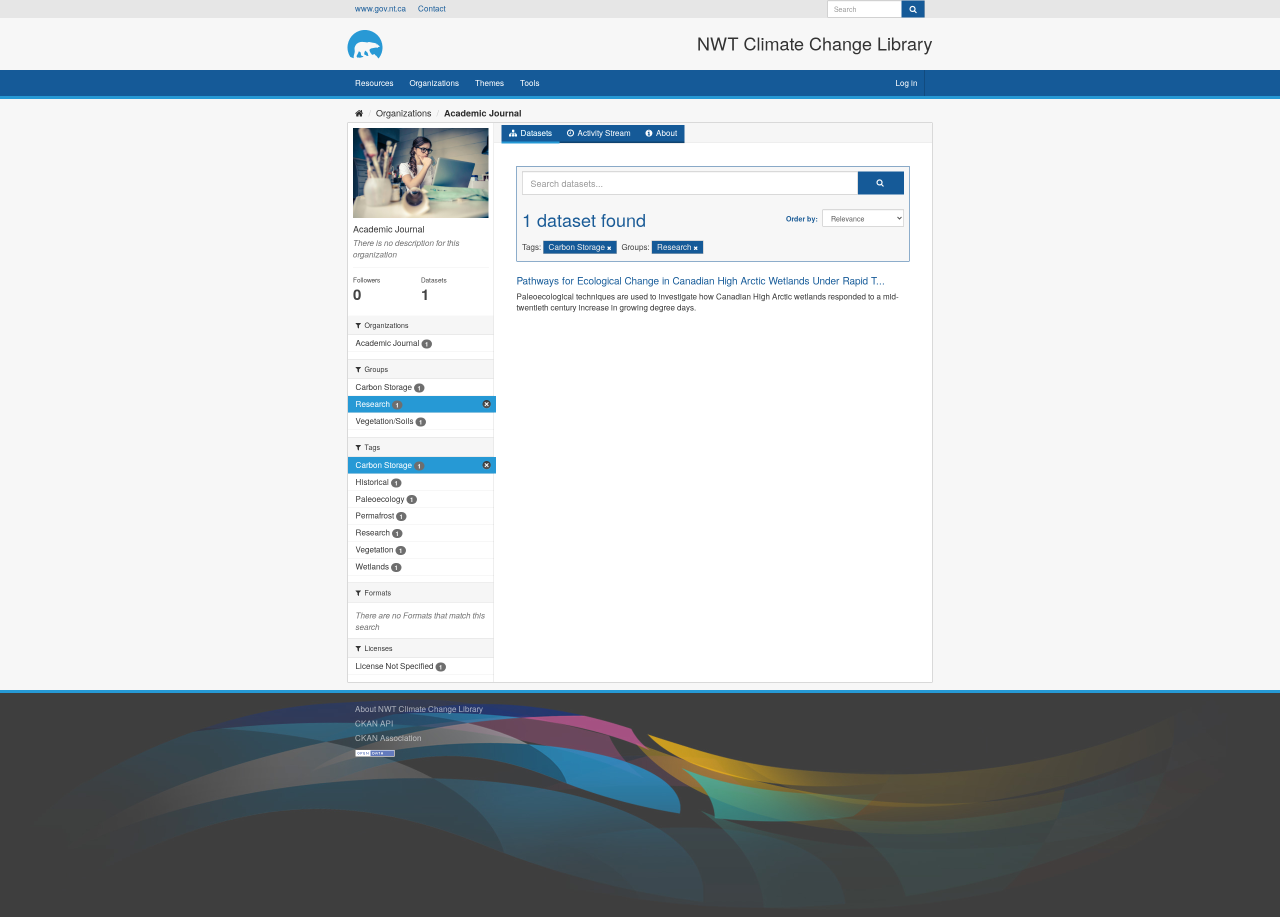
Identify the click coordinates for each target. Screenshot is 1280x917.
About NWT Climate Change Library (419, 708)
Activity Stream (603, 132)
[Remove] (609, 248)
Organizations (434, 82)
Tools (530, 82)
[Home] (359, 112)
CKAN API (374, 723)
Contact (432, 8)
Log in (907, 82)
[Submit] (913, 9)
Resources (374, 82)
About (665, 132)
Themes (489, 82)
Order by (801, 219)
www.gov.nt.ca (380, 8)
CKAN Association (388, 738)
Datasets (535, 132)
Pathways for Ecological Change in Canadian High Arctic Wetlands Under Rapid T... (700, 280)
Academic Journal (483, 113)
